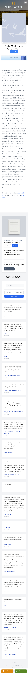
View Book (7, 246)
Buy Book (15, 246)
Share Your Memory (9, 269)
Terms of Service (18, 667)
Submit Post (14, 296)
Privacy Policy (10, 667)
